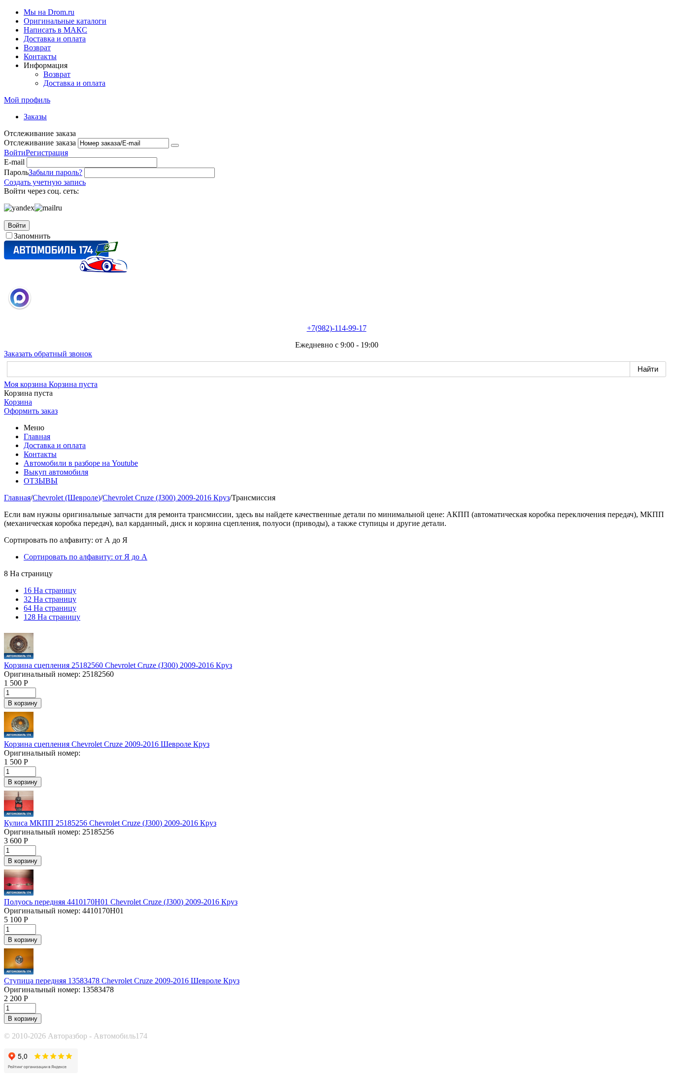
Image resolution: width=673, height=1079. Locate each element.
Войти (15, 152)
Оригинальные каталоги (65, 21)
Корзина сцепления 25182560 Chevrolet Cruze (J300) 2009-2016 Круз (118, 665)
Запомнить (32, 236)
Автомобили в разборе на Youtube (81, 463)
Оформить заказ (31, 411)
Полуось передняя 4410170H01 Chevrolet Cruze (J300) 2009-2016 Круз (120, 902)
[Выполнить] (175, 145)
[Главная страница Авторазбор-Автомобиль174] (65, 270)
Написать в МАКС (55, 30)
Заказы (35, 116)
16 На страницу (50, 590)
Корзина (18, 402)
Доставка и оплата (55, 39)
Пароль (16, 172)
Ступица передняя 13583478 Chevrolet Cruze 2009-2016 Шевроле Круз (121, 980)
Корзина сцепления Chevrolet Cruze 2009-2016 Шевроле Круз (106, 744)
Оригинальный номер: (42, 674)
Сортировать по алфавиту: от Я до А (85, 557)
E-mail (14, 162)
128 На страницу (52, 617)
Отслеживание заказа (40, 143)
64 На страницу (50, 608)
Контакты (40, 56)
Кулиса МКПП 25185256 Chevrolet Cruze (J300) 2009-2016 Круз (110, 823)
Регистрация (47, 152)
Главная (37, 436)
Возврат (37, 47)
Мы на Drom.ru (49, 12)
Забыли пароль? (55, 172)
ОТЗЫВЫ (41, 481)
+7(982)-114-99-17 (337, 328)
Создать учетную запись (45, 182)
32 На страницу (50, 599)
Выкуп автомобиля (56, 472)
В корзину (22, 703)
